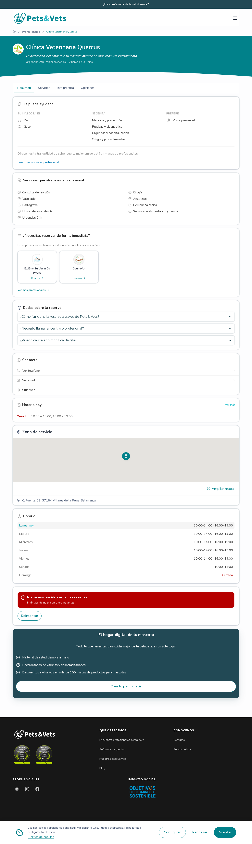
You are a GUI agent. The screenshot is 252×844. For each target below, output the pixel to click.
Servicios (44, 88)
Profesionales (31, 31)
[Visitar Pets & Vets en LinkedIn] (17, 789)
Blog (102, 768)
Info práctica (65, 88)
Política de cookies (41, 837)
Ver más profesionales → (33, 290)
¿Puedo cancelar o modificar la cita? (48, 340)
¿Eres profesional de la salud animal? (126, 4)
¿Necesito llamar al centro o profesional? (52, 328)
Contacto (179, 740)
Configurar (172, 832)
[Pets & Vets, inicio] (81, 18)
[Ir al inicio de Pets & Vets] (35, 734)
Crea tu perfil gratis (126, 686)
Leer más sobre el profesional (38, 162)
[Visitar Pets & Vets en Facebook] (37, 789)
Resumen (24, 88)
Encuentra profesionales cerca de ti (121, 740)
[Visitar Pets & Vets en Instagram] (27, 789)
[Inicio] (14, 31)
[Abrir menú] (235, 18)
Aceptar (225, 832)
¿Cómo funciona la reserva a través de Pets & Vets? (59, 316)
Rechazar (200, 832)
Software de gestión (112, 749)
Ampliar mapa (223, 489)
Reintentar (29, 616)
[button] (126, 456)
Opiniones (87, 88)
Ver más (230, 405)
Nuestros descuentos (112, 759)
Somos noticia (182, 749)
